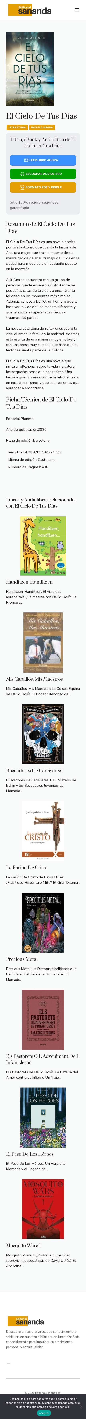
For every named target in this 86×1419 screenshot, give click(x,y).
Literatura (17, 127)
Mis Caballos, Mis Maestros (34, 679)
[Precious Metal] (43, 950)
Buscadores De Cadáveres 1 (35, 771)
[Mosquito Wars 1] (43, 1236)
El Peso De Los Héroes (29, 1154)
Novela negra (42, 127)
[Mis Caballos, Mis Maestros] (43, 669)
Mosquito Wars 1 (23, 1246)
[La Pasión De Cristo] (43, 858)
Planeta (27, 418)
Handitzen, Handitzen (29, 582)
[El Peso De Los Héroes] (43, 1144)
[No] (81, 1406)
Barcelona (41, 440)
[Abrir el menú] (8, 1364)
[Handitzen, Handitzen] (43, 572)
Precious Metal (22, 959)
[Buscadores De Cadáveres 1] (43, 761)
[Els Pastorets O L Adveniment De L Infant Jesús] (43, 1047)
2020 (42, 429)
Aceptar (44, 1413)
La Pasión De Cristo (26, 868)
